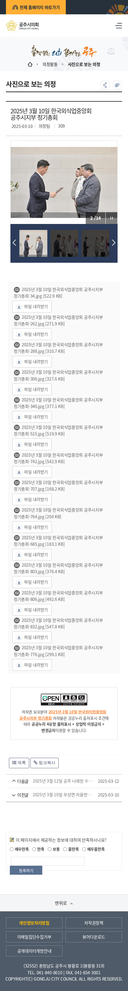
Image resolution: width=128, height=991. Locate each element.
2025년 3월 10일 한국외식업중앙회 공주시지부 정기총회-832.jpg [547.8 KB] (58, 623)
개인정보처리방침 (34, 923)
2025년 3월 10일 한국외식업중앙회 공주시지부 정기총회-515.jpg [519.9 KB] (58, 430)
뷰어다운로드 (93, 937)
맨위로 (61, 903)
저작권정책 (93, 923)
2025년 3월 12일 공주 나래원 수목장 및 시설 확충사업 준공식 (55, 781)
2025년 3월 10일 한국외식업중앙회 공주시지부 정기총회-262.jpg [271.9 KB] (58, 320)
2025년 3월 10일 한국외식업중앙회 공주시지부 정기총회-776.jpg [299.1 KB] (58, 650)
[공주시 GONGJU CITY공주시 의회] (22, 25)
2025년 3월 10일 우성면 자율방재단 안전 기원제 (55, 795)
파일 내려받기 (36, 306)
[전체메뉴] (118, 25)
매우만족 (21, 849)
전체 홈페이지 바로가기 (40, 7)
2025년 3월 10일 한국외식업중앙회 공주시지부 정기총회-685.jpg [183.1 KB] (58, 540)
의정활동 (50, 64)
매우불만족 (95, 849)
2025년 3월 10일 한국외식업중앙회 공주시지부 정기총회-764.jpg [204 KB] (58, 513)
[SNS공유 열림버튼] (105, 85)
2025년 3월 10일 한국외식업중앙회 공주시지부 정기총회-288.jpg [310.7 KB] (58, 347)
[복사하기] (117, 85)
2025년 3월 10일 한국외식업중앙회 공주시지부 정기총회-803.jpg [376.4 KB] (58, 568)
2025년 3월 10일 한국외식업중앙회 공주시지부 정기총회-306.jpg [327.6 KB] (58, 375)
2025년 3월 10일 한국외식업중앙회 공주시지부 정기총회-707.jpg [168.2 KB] (58, 485)
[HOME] (30, 64)
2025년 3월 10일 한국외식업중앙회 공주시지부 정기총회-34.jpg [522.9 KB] (58, 292)
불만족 (73, 849)
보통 (55, 849)
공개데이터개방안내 (34, 951)
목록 (21, 762)
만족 (40, 849)
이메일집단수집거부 (34, 937)
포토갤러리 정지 (111, 218)
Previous (16, 242)
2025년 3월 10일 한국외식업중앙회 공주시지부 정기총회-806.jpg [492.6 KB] (58, 596)
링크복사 (46, 762)
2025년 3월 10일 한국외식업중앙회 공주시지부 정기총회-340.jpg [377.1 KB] (58, 403)
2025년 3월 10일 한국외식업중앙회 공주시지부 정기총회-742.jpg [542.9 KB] (58, 458)
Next (112, 242)
